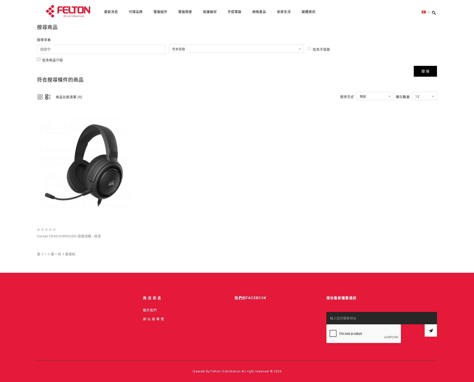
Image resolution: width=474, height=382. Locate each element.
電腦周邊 (185, 12)
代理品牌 (136, 12)
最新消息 (111, 12)
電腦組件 (160, 12)
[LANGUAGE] (426, 12)
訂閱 (431, 330)
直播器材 (210, 12)
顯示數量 (403, 97)
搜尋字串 (44, 40)
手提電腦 (234, 12)
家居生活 (284, 12)
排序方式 (347, 97)
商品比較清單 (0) (69, 97)
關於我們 (150, 310)
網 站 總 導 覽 (153, 319)
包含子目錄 (321, 49)
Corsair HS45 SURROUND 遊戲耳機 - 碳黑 (69, 236)
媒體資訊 (309, 12)
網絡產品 (259, 12)
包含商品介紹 (52, 60)
